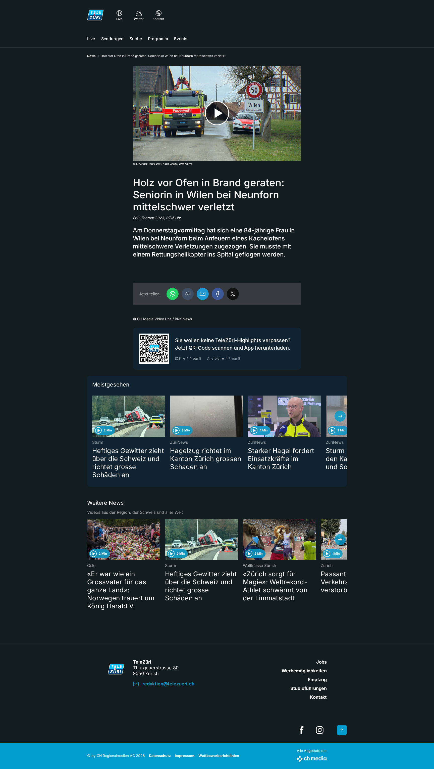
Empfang (317, 679)
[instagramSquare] (320, 730)
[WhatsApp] (173, 294)
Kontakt (318, 697)
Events (180, 38)
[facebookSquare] (302, 730)
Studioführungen (308, 688)
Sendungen (112, 38)
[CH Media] (312, 758)
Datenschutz (160, 755)
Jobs (321, 662)
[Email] (203, 294)
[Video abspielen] (217, 113)
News (91, 56)
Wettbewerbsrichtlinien (218, 755)
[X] (233, 294)
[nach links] (93, 416)
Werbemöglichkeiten (304, 670)
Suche (136, 38)
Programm (158, 38)
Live (91, 38)
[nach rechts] (340, 416)
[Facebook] (218, 294)
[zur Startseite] (95, 15)
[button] (188, 294)
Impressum (184, 755)
